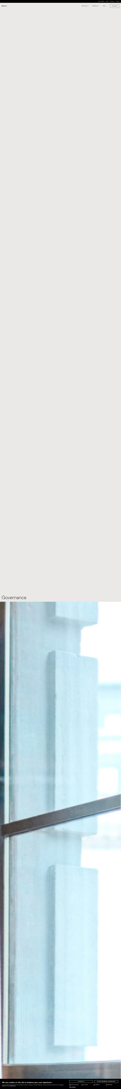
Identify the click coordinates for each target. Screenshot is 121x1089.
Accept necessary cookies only (106, 1081)
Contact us (112, 1)
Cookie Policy (12, 1085)
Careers (107, 1)
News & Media (101, 1)
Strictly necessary (75, 1084)
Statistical (97, 1084)
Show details (72, 1087)
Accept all (81, 1081)
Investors (117, 1)
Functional (85, 1084)
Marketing (110, 1084)
